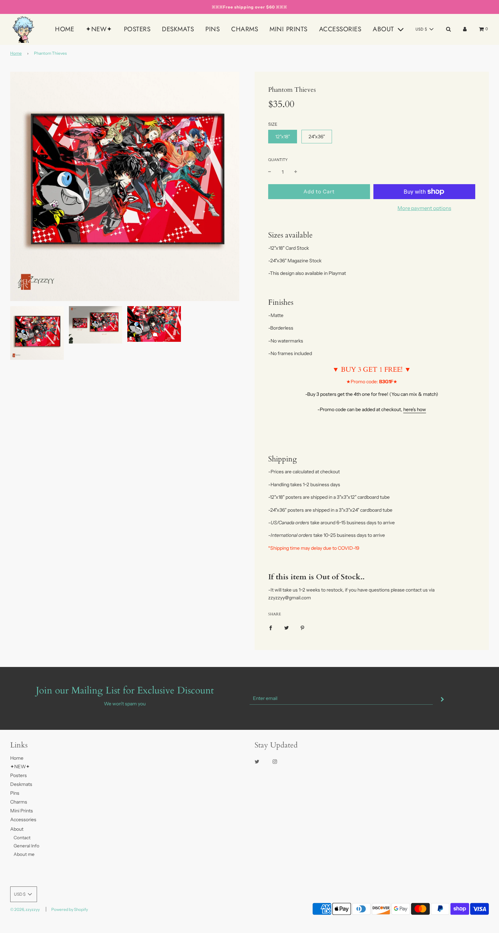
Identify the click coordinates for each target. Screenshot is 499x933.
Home (64, 29)
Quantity (278, 159)
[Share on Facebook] (270, 627)
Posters (137, 29)
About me (24, 854)
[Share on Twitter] (286, 627)
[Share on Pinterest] (302, 627)
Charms (244, 29)
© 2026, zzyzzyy (25, 909)
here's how (414, 409)
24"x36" (317, 137)
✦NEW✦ (99, 29)
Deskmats (178, 29)
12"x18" (282, 137)
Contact (22, 837)
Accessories (340, 29)
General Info (26, 845)
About (16, 829)
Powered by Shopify (69, 909)
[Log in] (465, 29)
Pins (212, 29)
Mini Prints (289, 29)
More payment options (424, 208)
